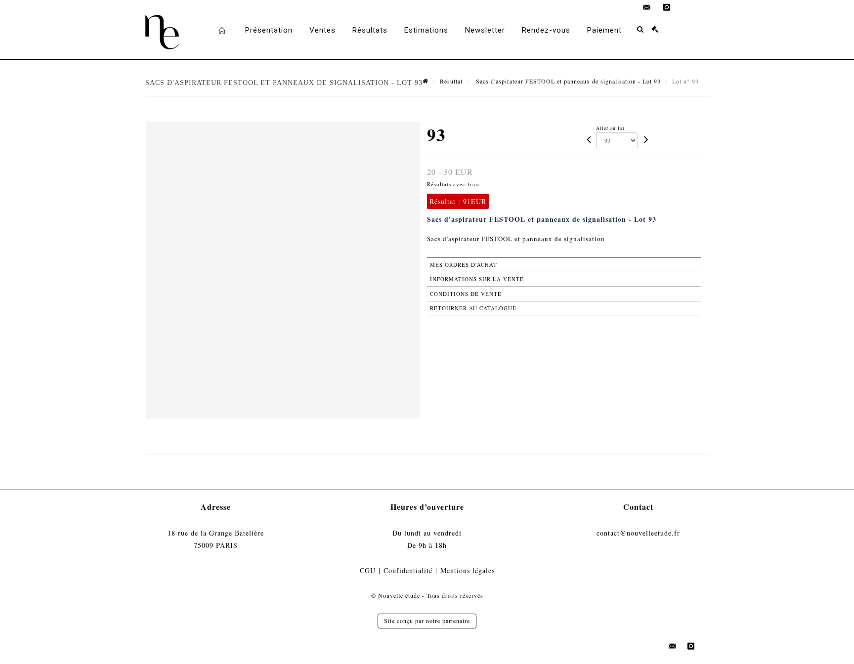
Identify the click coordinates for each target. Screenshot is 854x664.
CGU (368, 570)
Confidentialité (408, 570)
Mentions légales (467, 570)
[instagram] (667, 7)
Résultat (451, 81)
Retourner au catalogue (473, 308)
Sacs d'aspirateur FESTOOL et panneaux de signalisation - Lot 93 (567, 81)
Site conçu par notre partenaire (427, 620)
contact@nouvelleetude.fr (638, 533)
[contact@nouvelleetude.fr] (647, 7)
